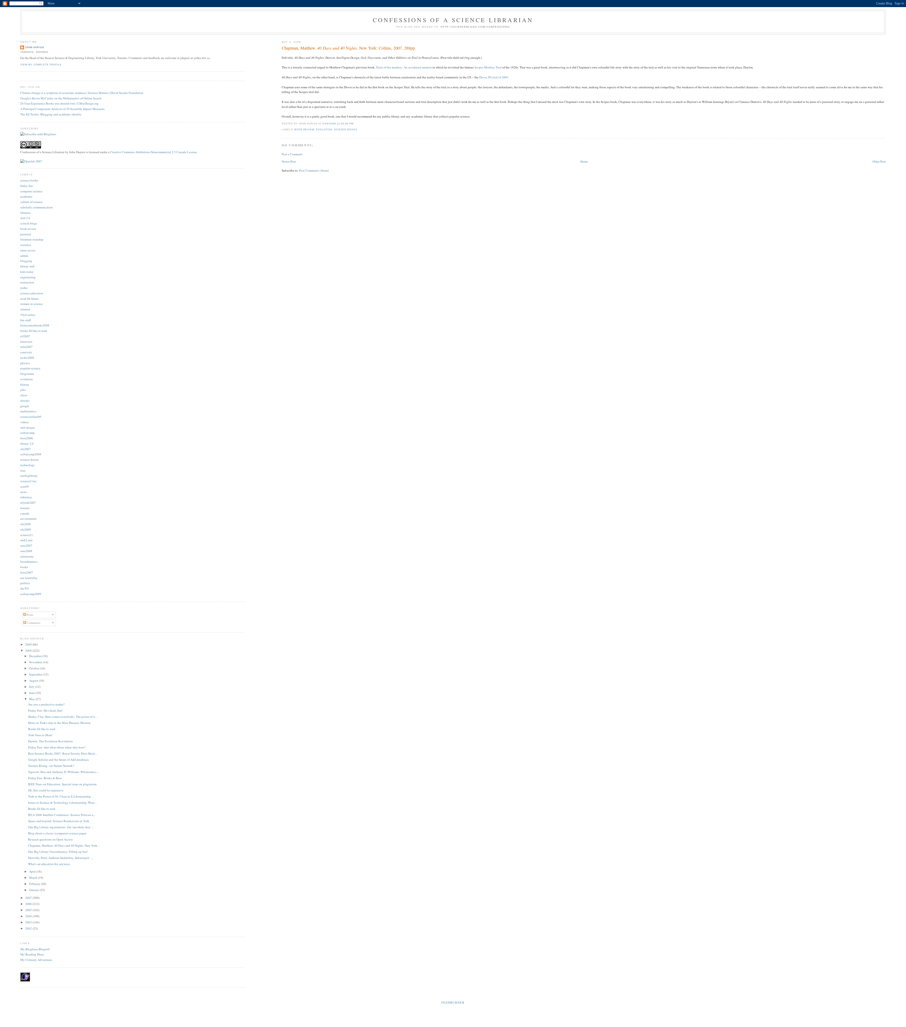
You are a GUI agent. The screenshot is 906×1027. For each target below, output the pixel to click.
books (24, 567)
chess (23, 395)
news (23, 492)
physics (25, 363)
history (24, 384)
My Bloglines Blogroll (35, 949)
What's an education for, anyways (49, 864)
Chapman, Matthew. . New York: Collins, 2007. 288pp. (349, 48)
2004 (29, 916)
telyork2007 (28, 502)
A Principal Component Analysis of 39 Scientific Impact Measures (62, 109)
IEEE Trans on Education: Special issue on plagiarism (62, 784)
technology (27, 465)
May (32, 699)
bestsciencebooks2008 (34, 325)
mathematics (28, 411)
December (35, 656)
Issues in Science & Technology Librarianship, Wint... (62, 802)
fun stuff (25, 320)
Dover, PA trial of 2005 (493, 77)
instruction (27, 282)
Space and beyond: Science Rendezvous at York (58, 821)
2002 (29, 928)
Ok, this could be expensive (45, 790)
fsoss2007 (26, 572)
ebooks (24, 400)
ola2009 (25, 529)
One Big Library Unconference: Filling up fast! (58, 851)
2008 (29, 650)
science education (31, 293)
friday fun (26, 186)
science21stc (28, 481)
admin (24, 256)
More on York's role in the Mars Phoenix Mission (59, 723)
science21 (26, 535)
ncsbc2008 (27, 357)
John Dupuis (34, 47)
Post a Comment (292, 154)
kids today (27, 272)
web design (27, 427)
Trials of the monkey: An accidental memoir (404, 67)
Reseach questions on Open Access (50, 839)
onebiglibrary (29, 475)
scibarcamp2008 (30, 454)
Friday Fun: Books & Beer (45, 778)
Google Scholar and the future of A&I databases (58, 759)
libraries (25, 213)
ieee (22, 470)
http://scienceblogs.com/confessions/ (475, 26)
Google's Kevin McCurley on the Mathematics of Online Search (60, 98)
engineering (28, 277)
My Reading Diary (32, 954)
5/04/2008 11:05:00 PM (338, 123)
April (32, 871)
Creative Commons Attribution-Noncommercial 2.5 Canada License (153, 152)
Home (584, 161)
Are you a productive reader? (46, 704)
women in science (31, 304)
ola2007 (25, 449)
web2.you (26, 540)
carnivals (26, 352)
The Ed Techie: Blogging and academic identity (51, 114)
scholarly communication (36, 207)
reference (26, 497)
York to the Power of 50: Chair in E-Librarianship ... (61, 796)
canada (24, 513)
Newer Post (289, 161)
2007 (29, 898)
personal (25, 234)
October (34, 668)
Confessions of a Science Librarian (453, 20)
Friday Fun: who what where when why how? (56, 747)
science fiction (29, 459)
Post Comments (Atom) (314, 170)
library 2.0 (27, 443)
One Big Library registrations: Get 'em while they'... (60, 827)
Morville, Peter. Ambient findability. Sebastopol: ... (60, 858)
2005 (29, 910)
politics (25, 583)
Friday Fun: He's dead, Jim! (45, 710)
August (34, 680)
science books (345, 129)
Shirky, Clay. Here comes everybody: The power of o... (62, 716)
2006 (29, 904)
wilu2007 (26, 347)
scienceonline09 (30, 416)
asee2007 (26, 545)
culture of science (31, 202)
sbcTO (24, 588)
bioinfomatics (29, 561)
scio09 (24, 486)
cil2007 (25, 336)
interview (26, 341)
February (35, 884)
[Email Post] (354, 123)
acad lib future (29, 298)
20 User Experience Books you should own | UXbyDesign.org (59, 103)
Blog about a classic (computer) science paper (57, 833)
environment (28, 518)
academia (26, 196)
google (24, 406)
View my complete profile (40, 64)
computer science (31, 191)
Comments (33, 623)
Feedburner (453, 1002)
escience (25, 245)
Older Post (879, 161)
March (33, 877)
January (34, 890)
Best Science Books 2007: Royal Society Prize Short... (62, 753)
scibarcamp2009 (30, 594)
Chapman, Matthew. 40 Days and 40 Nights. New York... (63, 845)
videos (24, 422)
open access (27, 250)
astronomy (27, 556)
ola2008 (25, 524)
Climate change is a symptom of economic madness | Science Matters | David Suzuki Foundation (81, 93)
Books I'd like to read (41, 729)
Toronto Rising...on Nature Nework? (51, 766)
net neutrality (29, 578)
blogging (26, 261)
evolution (324, 129)
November (36, 662)
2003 (29, 922)
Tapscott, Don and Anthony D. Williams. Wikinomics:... (63, 772)
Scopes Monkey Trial (488, 67)
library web (27, 266)
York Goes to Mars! (40, 735)
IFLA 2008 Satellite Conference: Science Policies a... (61, 815)
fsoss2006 (26, 438)
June (32, 693)
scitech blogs (28, 223)
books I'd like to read (33, 331)
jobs (23, 390)
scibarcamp (27, 433)
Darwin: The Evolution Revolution (50, 741)
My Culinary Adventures (36, 960)
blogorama (27, 374)
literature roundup (31, 239)
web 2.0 (25, 218)
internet (25, 309)
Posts (29, 615)
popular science (30, 368)
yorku (24, 288)
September (36, 674)
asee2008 (26, 551)
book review (304, 129)
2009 (29, 644)
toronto (25, 508)
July (32, 687)
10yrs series (27, 315)
